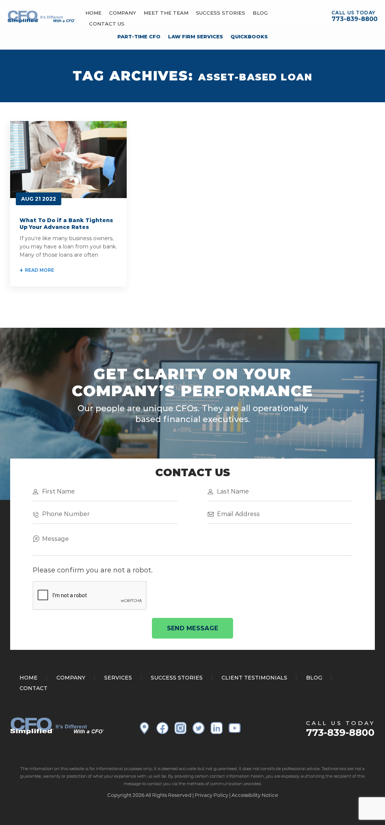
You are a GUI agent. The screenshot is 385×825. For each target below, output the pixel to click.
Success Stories (220, 13)
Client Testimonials (254, 677)
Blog (260, 13)
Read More (39, 270)
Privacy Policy (211, 795)
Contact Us (106, 24)
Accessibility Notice (255, 795)
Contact (33, 688)
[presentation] (90, 595)
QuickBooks (249, 36)
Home (93, 13)
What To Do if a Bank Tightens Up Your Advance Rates (66, 223)
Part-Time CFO (139, 36)
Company (122, 13)
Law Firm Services (195, 36)
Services (118, 677)
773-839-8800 (354, 19)
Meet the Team (166, 13)
